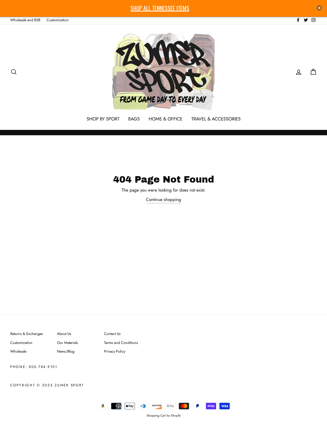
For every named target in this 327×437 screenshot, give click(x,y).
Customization (57, 20)
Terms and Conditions (121, 342)
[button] (319, 8)
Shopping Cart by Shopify (164, 415)
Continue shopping (163, 199)
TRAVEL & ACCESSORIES (216, 119)
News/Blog (65, 351)
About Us (64, 333)
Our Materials (67, 342)
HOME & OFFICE (165, 119)
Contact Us (112, 333)
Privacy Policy (114, 351)
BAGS (134, 119)
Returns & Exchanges (26, 333)
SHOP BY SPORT (103, 119)
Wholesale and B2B (25, 20)
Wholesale (18, 351)
